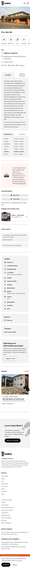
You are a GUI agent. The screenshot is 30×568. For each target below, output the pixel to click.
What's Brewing (5, 522)
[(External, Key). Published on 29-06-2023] (15, 391)
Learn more (19, 560)
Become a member (8, 239)
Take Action (4, 486)
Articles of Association (7, 510)
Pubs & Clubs (4, 483)
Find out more (22, 183)
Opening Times (8, 134)
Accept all (6, 564)
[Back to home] (6, 3)
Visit (2, 481)
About (2, 478)
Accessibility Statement (7, 507)
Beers (2, 494)
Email (5, 65)
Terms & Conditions (6, 517)
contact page (7, 466)
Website (12, 65)
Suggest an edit (10, 358)
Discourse (3, 520)
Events (3, 488)
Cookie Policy (4, 512)
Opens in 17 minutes (11, 53)
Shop (2, 502)
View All (27, 371)
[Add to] (26, 377)
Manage (15, 564)
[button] (28, 389)
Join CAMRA (4, 476)
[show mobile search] (25, 3)
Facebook (21, 65)
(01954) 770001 (8, 62)
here (15, 534)
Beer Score (16, 195)
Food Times (22, 134)
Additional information (22, 74)
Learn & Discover (5, 499)
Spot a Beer (16, 199)
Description (8, 74)
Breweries (4, 491)
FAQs (26, 464)
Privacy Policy (4, 505)
